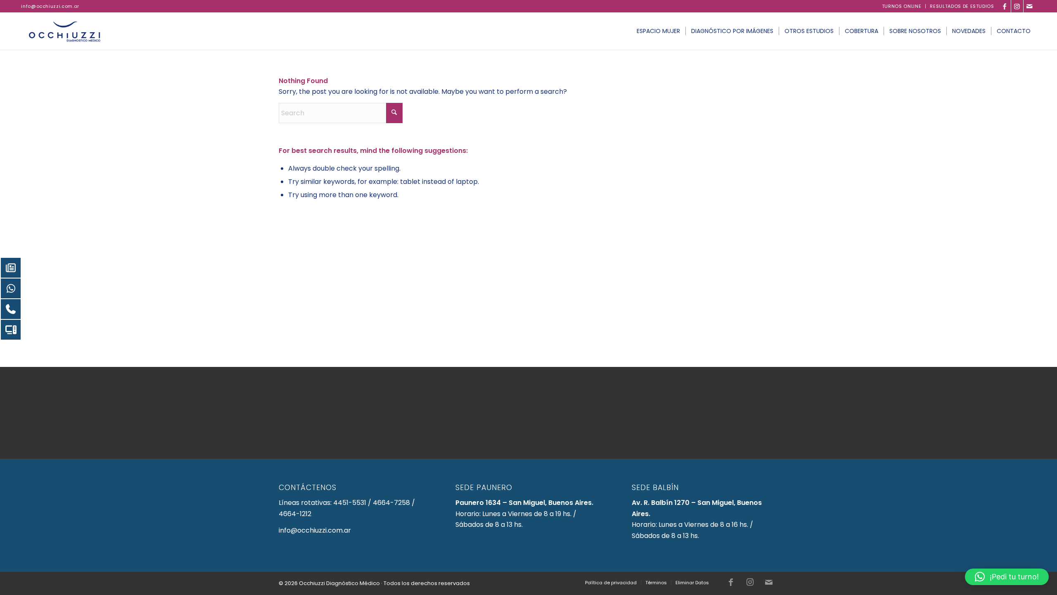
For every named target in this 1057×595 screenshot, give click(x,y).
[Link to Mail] (1030, 6)
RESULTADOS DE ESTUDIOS (962, 6)
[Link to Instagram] (1017, 6)
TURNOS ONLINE (902, 6)
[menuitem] (902, 6)
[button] (1007, 577)
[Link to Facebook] (1005, 6)
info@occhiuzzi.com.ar (50, 6)
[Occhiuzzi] (64, 31)
